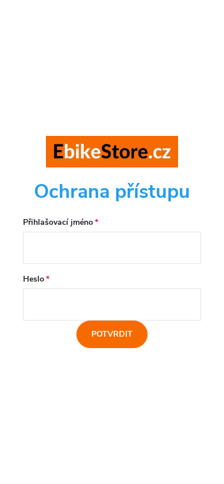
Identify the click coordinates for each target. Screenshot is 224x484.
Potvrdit (112, 334)
